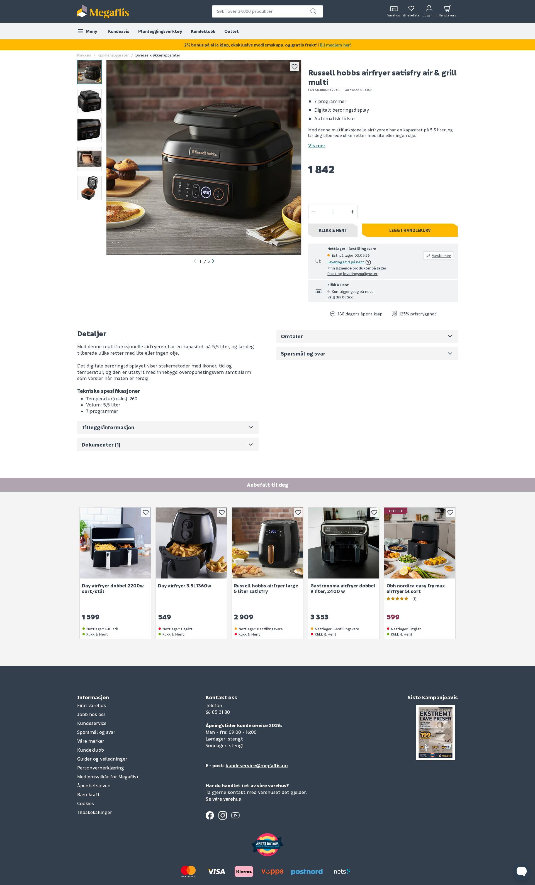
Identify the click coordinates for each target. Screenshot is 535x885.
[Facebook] (210, 815)
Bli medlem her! (335, 45)
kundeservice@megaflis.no (257, 765)
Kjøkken (84, 55)
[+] (352, 212)
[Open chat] (522, 872)
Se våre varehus (223, 799)
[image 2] (89, 101)
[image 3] (89, 130)
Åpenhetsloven (94, 785)
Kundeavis (118, 31)
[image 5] (89, 188)
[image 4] (89, 159)
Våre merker (90, 741)
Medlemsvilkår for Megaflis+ (108, 776)
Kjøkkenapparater (113, 55)
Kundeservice (91, 723)
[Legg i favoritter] (294, 66)
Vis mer (316, 145)
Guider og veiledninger (102, 759)
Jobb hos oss (91, 714)
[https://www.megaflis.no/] (103, 11)
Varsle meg (441, 255)
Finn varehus (91, 705)
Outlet (231, 31)
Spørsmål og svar (96, 732)
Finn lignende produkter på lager (356, 268)
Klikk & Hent (333, 230)
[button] (313, 11)
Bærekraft (88, 794)
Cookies (85, 803)
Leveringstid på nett (345, 261)
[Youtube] (235, 815)
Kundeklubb (203, 31)
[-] (313, 212)
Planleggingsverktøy (160, 31)
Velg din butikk (340, 297)
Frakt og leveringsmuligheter (352, 273)
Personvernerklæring (100, 768)
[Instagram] (222, 815)
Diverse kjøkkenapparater (157, 55)
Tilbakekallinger (94, 812)
